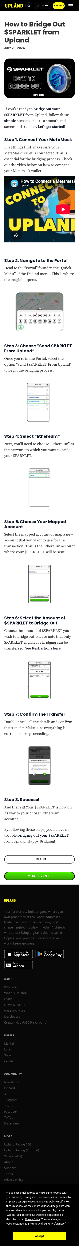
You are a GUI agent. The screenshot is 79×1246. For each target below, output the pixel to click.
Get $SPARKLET (14, 1011)
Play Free (10, 987)
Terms (8, 1174)
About (8, 1162)
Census (9, 1061)
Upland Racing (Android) (21, 1150)
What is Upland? (15, 993)
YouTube (10, 1106)
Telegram (10, 1100)
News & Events (14, 1005)
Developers (12, 1016)
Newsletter (12, 1082)
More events (40, 876)
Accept (39, 1236)
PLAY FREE (59, 5)
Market (9, 1043)
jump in (39, 859)
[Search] (28, 5)
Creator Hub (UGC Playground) (25, 1022)
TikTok (8, 1117)
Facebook (10, 1112)
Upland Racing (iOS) (18, 1144)
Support (10, 1168)
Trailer (44, 5)
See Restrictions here (43, 648)
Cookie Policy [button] (32, 1219)
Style (7, 1055)
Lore (7, 1049)
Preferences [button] (58, 1223)
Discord (9, 1088)
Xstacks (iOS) (13, 1156)
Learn (8, 999)
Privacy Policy (13, 1180)
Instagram (11, 1123)
